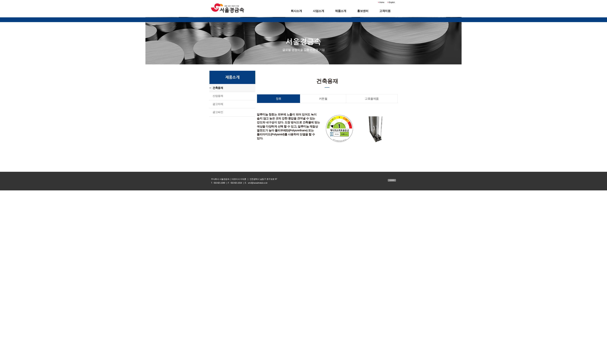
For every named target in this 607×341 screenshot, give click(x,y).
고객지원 (384, 10)
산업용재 (218, 95)
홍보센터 (362, 10)
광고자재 (218, 104)
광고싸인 (218, 112)
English (391, 2)
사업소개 (318, 10)
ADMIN (391, 180)
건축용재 (218, 87)
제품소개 (340, 10)
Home (381, 2)
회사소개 (296, 10)
